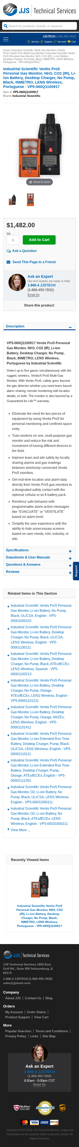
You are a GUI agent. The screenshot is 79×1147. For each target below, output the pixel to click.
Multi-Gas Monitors (45, 50)
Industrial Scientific (22, 50)
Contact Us (33, 998)
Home (6, 50)
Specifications (17, 550)
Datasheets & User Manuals (28, 557)
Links (34, 1036)
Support (48, 41)
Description (15, 326)
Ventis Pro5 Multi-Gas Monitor (27, 53)
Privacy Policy (15, 1036)
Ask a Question (24, 251)
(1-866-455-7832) (65, 36)
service (35, 41)
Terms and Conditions (52, 1031)
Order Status (36, 1012)
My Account (14, 1012)
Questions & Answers (23, 564)
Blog (49, 998)
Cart (73, 41)
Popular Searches (18, 1031)
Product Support (17, 1017)
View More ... (20, 830)
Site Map (49, 1036)
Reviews (12, 572)
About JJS (13, 998)
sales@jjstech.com (16, 983)
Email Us (33, 294)
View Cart (41, 1017)
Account (62, 41)
